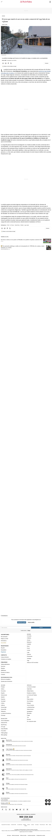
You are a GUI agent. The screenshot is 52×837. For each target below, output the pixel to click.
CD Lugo (3, 726)
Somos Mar (3, 709)
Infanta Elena (17, 225)
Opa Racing (3, 724)
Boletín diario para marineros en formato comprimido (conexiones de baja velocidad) (19, 764)
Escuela (29, 719)
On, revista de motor (31, 721)
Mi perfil (3, 647)
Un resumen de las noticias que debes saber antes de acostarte (16, 745)
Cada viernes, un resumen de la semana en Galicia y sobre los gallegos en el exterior (19, 769)
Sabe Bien (29, 688)
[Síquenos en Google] (27, 809)
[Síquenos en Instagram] (9, 809)
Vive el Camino (30, 705)
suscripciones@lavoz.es (26, 819)
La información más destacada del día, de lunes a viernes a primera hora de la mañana (19, 741)
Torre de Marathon (5, 720)
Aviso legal (9, 835)
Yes (28, 717)
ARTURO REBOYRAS (4, 249)
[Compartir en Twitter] (11, 63)
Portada (3, 686)
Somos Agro (4, 707)
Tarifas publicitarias (5, 664)
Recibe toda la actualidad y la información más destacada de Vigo (16, 788)
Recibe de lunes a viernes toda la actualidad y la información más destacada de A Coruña (19, 774)
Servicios (3, 666)
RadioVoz (24, 824)
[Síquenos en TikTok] (20, 809)
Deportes (3, 699)
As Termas (12, 225)
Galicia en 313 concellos (32, 662)
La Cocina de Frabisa (32, 695)
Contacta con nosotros (6, 659)
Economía (3, 690)
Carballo (29, 644)
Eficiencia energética (5, 679)
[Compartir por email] (6, 63)
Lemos (28, 650)
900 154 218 (26, 816)
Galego (28, 630)
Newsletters (3, 650)
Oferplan (3, 668)
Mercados (29, 713)
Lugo (28, 652)
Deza (28, 646)
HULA (8, 225)
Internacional (4, 695)
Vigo (28, 660)
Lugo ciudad (26, 225)
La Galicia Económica (6, 713)
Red (28, 697)
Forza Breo (3, 730)
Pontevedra (29, 656)
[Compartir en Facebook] (8, 63)
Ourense (29, 654)
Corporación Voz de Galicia (5, 824)
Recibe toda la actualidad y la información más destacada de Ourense (17, 793)
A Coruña (29, 636)
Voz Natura (37, 824)
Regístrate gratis (22, 622)
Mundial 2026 (4, 718)
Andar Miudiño (4, 728)
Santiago (29, 658)
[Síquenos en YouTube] (16, 809)
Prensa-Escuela (42, 824)
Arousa (28, 640)
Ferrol (28, 648)
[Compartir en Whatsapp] (3, 63)
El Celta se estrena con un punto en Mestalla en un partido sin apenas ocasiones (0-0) (21, 239)
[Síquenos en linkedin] (13, 809)
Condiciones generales (31, 835)
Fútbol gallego (4, 732)
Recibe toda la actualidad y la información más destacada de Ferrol (16, 779)
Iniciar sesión (31, 622)
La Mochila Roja (30, 707)
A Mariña (22, 225)
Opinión (3, 697)
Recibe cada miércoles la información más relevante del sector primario (17, 760)
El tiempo (3, 715)
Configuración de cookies (40, 835)
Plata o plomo (30, 699)
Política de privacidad (15, 835)
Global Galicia (30, 690)
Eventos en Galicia (5, 672)
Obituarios (3, 711)
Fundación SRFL (13, 824)
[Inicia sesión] (50, 2)
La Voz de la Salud (31, 686)
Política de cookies (23, 835)
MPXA (47, 824)
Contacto (3, 674)
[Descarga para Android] (49, 800)
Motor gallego (4, 734)
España (3, 693)
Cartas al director (5, 657)
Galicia (2, 688)
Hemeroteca (3, 640)
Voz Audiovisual (19, 824)
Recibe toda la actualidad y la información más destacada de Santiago (16, 784)
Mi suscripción (4, 636)
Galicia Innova (30, 709)
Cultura (2, 703)
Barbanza (29, 642)
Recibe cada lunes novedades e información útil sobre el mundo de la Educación (18, 755)
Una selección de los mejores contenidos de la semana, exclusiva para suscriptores (19, 750)
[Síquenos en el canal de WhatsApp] (23, 809)
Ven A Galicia (30, 701)
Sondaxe (28, 824)
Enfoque (29, 703)
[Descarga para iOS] (46, 800)
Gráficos (3, 705)
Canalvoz (32, 824)
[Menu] (2, 2)
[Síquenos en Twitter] (6, 809)
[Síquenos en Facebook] (2, 809)
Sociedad (3, 701)
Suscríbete (3, 642)
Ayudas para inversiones (6, 681)
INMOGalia (3, 670)
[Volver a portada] (26, 2)
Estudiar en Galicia (31, 693)
